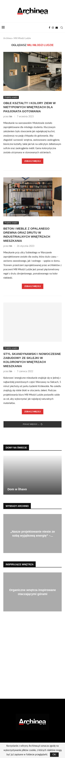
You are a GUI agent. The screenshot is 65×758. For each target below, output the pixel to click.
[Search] (61, 27)
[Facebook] (49, 27)
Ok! (54, 754)
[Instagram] (53, 27)
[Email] (57, 27)
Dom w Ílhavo (17, 489)
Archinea (7, 38)
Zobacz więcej (32, 161)
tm (10, 116)
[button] (6, 475)
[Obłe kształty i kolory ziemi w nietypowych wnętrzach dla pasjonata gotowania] (32, 71)
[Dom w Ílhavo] (32, 475)
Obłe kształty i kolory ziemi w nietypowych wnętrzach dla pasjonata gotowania (29, 107)
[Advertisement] (32, 657)
